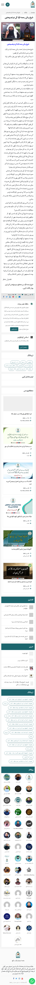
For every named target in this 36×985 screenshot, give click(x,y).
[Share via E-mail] (19, 297)
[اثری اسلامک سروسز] (31, 661)
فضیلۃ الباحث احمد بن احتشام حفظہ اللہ (20, 724)
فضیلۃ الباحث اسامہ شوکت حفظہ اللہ (21, 732)
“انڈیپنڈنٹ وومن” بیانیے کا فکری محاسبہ (22, 549)
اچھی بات (29, 748)
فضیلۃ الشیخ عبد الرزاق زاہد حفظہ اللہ (20, 744)
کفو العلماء (25, 653)
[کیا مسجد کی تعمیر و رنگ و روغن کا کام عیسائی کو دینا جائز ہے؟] (31, 615)
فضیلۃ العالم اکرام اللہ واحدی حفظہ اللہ (19, 720)
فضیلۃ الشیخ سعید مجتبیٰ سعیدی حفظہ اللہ (20, 711)
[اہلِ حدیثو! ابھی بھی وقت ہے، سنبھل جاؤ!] (18, 404)
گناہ (25, 757)
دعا (7, 715)
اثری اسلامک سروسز (23, 661)
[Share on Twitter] (7, 297)
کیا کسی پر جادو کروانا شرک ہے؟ (20, 622)
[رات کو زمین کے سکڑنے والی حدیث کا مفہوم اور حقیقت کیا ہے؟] (31, 607)
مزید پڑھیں (14, 329)
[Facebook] (13, 979)
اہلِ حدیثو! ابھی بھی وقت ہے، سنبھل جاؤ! (21, 414)
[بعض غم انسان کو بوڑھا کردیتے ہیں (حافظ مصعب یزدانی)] (31, 668)
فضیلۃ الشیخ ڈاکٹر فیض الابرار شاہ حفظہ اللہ (19, 753)
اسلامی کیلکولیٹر (22, 337)
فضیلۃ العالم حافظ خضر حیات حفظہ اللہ (20, 707)
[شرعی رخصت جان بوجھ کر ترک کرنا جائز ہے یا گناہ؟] (31, 638)
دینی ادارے (28, 365)
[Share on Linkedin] (10, 297)
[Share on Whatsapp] (16, 297)
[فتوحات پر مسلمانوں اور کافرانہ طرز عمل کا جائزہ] (18, 571)
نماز (5, 703)
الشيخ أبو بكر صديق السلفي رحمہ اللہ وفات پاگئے (16, 676)
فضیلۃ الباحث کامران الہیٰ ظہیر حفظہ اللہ (19, 740)
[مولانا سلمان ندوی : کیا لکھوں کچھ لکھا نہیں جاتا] (18, 506)
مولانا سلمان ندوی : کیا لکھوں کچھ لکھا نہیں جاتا (19, 517)
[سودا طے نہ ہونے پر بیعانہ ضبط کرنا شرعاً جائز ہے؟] (31, 630)
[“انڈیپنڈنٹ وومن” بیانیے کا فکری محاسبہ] (18, 538)
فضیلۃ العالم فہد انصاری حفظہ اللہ (21, 715)
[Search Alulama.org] (8, 5)
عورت (6, 732)
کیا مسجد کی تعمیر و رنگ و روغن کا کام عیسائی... (16, 615)
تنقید (30, 362)
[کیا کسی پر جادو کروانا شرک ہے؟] (31, 622)
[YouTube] (22, 979)
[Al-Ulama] (33, 4)
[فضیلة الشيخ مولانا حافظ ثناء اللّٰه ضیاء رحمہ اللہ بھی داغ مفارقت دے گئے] (31, 683)
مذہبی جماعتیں (21, 368)
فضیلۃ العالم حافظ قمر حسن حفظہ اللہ (21, 761)
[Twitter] (16, 979)
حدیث (23, 362)
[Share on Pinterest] (13, 297)
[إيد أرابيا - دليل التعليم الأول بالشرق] (18, 954)
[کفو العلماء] (31, 653)
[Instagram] (19, 979)
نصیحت (11, 368)
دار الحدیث (15, 362)
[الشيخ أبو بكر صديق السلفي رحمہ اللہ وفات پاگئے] (31, 676)
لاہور (20, 365)
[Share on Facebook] (3, 297)
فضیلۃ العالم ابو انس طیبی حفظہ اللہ (21, 703)
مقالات (19, 295)
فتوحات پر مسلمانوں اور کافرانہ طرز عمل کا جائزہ (20, 582)
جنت (31, 736)
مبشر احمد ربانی (10, 365)
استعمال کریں (23, 347)
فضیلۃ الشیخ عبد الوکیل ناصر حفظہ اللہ (20, 699)
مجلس (30, 368)
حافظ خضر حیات (23, 304)
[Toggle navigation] (2, 4)
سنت (31, 757)
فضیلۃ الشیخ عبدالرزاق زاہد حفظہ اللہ (20, 728)
